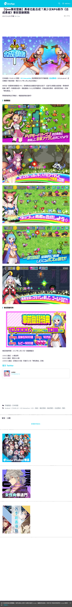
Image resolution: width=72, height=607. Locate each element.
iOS (32, 408)
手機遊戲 (8, 405)
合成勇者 (58, 408)
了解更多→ (6, 605)
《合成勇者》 (52, 78)
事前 (36, 408)
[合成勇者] (36, 373)
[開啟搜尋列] (59, 3)
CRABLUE (15, 408)
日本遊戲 (15, 405)
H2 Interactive (26, 78)
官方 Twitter (8, 365)
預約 (63, 408)
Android (7, 408)
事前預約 (50, 408)
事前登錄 (43, 408)
